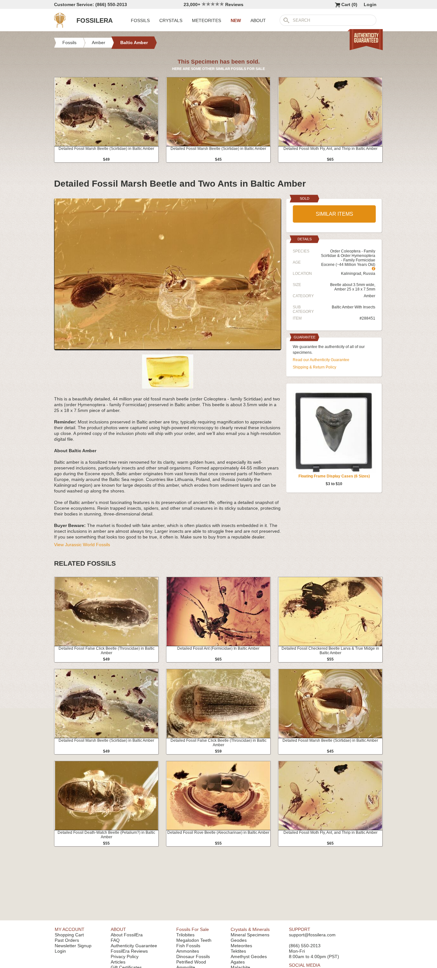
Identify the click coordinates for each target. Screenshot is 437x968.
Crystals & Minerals (250, 929)
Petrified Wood (191, 961)
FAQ (115, 940)
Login (370, 4)
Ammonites (187, 951)
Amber (369, 296)
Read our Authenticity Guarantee (321, 360)
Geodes (239, 940)
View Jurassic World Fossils (82, 544)
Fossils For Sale (192, 929)
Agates (238, 961)
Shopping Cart (69, 934)
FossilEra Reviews (129, 951)
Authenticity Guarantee (134, 945)
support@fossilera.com (312, 934)
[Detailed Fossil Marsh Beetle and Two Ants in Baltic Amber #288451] (167, 347)
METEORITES (206, 20)
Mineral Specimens (250, 934)
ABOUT (258, 20)
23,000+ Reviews (213, 4)
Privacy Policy (125, 956)
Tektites (238, 951)
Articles (118, 961)
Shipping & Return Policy (314, 367)
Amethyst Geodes (249, 956)
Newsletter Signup (73, 945)
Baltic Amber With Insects (353, 307)
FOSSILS (140, 20)
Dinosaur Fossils (193, 956)
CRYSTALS (170, 20)
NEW (236, 20)
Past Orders (67, 940)
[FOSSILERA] (60, 26)
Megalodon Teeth (193, 940)
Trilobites (185, 934)
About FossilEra (127, 934)
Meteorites (241, 945)
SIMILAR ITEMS (334, 214)
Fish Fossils (188, 945)
